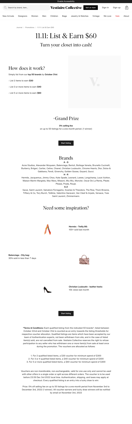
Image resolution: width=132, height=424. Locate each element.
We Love (107, 16)
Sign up (117, 7)
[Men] (48, 16)
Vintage (95, 16)
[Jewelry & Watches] (90, 16)
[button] (127, 7)
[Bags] (69, 16)
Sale (117, 16)
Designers (22, 16)
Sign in (105, 7)
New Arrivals (8, 16)
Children (54, 16)
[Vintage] (102, 16)
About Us (128, 16)
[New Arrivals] (16, 16)
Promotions (29, 27)
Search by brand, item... (18, 7)
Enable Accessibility (66, 1)
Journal (19, 27)
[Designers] (29, 16)
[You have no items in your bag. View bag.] (127, 7)
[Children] (60, 16)
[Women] (40, 16)
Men (44, 16)
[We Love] (113, 16)
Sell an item (91, 7)
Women (34, 16)
